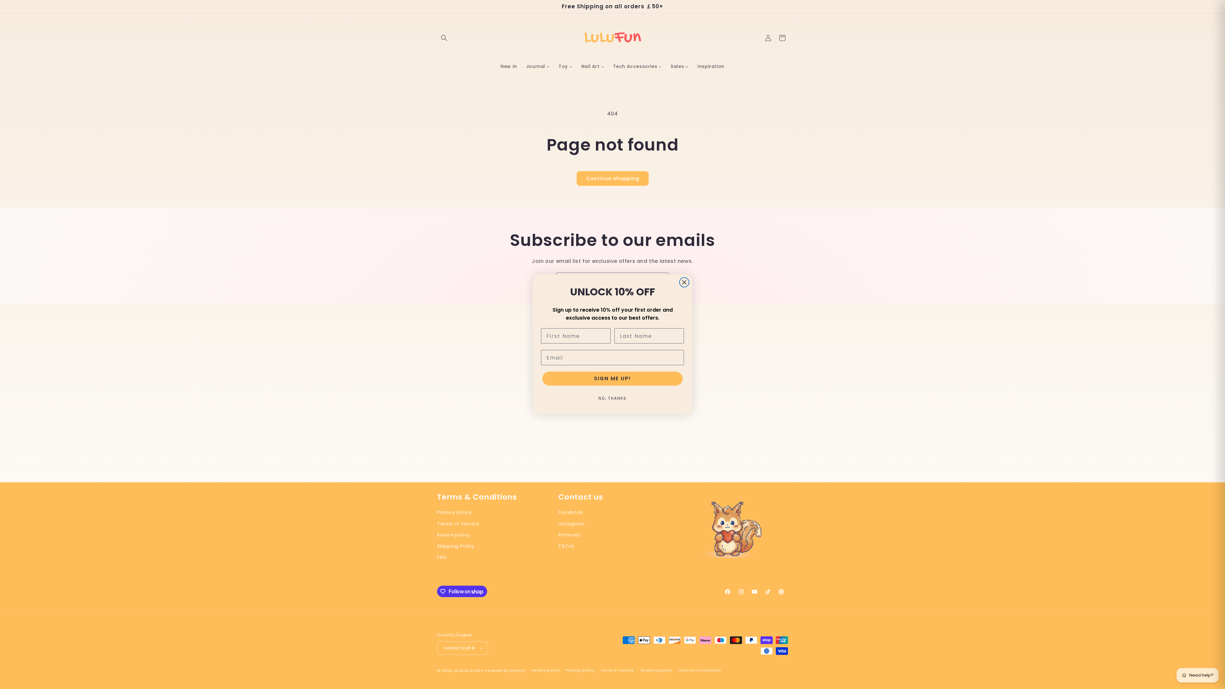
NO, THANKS (612, 398)
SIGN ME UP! (612, 378)
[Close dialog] (684, 282)
